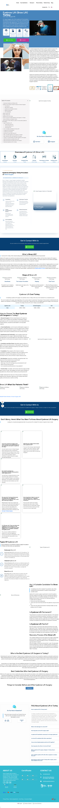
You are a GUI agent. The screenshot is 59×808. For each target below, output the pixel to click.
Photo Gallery (39, 2)
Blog (52, 2)
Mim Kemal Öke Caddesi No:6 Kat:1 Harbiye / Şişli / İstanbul (48, 778)
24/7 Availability (8, 111)
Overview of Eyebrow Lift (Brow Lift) (10, 103)
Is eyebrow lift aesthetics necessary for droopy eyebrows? (44, 734)
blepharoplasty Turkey (40, 268)
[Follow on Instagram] (7, 782)
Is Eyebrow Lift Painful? (8, 131)
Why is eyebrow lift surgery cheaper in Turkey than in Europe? (43, 750)
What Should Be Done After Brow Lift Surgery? (13, 140)
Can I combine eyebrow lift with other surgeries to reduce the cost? (44, 755)
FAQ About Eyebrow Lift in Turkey (10, 141)
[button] (29, 688)
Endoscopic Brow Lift (9, 124)
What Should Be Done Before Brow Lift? (11, 139)
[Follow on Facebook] (4, 782)
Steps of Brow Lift (6, 114)
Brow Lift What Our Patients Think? (10, 119)
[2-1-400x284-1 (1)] (34, 780)
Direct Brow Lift (8, 127)
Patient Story (47, 2)
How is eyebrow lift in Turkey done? (39, 709)
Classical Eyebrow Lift (9, 125)
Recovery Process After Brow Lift (10, 133)
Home (17, 2)
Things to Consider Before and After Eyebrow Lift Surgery (15, 137)
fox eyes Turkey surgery (7, 511)
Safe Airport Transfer (9, 107)
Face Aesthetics (23, 2)
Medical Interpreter (8, 110)
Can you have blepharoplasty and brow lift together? (43, 742)
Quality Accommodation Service (11, 108)
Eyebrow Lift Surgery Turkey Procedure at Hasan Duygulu (14, 104)
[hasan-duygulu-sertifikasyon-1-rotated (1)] (34, 776)
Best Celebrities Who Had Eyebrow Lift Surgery (13, 136)
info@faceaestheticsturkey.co (48, 781)
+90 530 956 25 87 (46, 774)
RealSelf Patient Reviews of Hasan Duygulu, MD (10, 396)
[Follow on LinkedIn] (10, 782)
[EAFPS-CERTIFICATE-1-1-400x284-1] (29, 780)
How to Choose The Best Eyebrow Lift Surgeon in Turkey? (14, 117)
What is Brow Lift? (6, 113)
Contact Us (44, 7)
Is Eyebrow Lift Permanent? (9, 130)
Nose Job (32, 2)
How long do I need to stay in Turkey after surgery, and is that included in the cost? (44, 760)
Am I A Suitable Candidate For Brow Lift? (11, 128)
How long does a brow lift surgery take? (40, 730)
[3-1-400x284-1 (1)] (24, 776)
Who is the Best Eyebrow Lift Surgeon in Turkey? (13, 134)
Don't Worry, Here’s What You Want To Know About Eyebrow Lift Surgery (14, 121)
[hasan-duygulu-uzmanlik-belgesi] (24, 780)
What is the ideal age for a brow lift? (39, 726)
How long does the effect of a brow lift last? (41, 746)
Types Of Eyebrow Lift (7, 122)
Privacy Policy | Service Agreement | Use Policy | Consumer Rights (17, 799)
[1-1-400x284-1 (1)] (29, 776)
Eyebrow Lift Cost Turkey (8, 116)
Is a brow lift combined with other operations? (41, 738)
